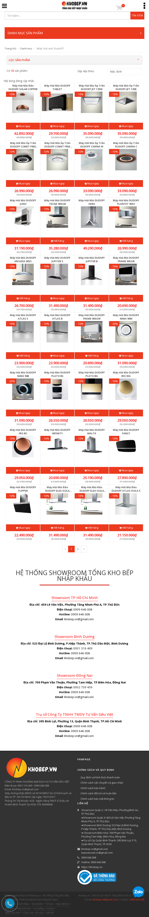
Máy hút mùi (23, 908)
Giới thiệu (24, 904)
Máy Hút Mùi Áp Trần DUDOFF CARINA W (92, 144)
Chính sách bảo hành (93, 788)
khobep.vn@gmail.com (94, 849)
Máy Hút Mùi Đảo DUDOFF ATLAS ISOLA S (126, 488)
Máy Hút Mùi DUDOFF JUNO (23, 202)
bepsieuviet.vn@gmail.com (97, 852)
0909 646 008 (88, 857)
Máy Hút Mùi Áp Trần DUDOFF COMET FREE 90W (57, 144)
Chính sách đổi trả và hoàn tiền (99, 793)
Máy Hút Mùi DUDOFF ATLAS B (57, 316)
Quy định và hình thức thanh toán (100, 777)
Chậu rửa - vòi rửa (33, 912)
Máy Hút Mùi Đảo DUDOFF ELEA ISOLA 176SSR (57, 488)
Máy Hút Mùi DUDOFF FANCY (126, 431)
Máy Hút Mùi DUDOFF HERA (92, 202)
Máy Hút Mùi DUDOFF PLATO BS (57, 374)
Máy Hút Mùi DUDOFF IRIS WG (126, 374)
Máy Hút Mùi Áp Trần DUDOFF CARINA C (126, 144)
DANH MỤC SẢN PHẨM (25, 33)
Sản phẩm (37, 904)
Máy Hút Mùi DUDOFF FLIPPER (23, 488)
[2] (84, 549)
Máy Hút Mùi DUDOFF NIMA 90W (126, 316)
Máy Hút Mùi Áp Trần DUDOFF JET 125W (92, 87)
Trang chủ (10, 48)
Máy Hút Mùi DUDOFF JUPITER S (57, 259)
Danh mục (26, 48)
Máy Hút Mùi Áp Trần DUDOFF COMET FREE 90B (23, 144)
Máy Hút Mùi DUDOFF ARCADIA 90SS (23, 259)
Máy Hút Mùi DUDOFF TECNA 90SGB (57, 202)
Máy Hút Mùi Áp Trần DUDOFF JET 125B (126, 87)
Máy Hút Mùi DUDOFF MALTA (92, 431)
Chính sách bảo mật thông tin (97, 799)
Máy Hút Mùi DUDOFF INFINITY (57, 431)
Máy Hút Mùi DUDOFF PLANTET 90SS (126, 202)
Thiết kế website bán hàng (33, 899)
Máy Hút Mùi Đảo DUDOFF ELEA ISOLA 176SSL (92, 488)
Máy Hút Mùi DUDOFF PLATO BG (92, 374)
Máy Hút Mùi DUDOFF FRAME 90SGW (92, 316)
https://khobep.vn (91, 867)
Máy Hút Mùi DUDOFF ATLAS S (23, 316)
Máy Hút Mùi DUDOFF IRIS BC (23, 431)
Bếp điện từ (62, 904)
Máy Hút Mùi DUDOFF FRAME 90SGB (126, 259)
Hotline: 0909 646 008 (93, 862)
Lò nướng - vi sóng (44, 908)
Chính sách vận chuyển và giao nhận (102, 782)
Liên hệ (50, 912)
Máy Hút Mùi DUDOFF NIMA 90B (23, 374)
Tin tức (49, 904)
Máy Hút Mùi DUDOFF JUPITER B (92, 259)
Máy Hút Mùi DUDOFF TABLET (57, 87)
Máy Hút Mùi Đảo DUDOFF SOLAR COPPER (23, 87)
